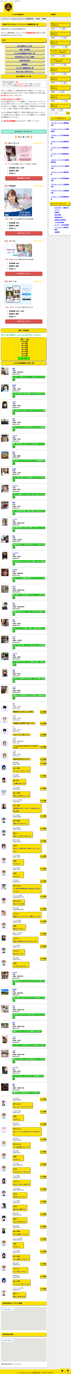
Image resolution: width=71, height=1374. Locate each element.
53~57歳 (25, 356)
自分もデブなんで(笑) (18, 904)
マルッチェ (15, 1067)
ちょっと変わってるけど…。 (20, 1271)
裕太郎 (14, 385)
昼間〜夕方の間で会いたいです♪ (21, 796)
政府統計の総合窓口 (60, 220)
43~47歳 (24, 351)
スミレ (14, 636)
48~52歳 (24, 354)
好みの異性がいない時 (24, 46)
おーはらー (15, 485)
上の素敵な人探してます (19, 783)
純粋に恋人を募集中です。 (20, 1209)
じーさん (14, 519)
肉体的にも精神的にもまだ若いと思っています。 (25, 941)
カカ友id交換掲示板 (18, 14)
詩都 (13, 368)
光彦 (13, 670)
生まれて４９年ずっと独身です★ (21, 1184)
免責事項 (53, 14)
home (62, 1370)
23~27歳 (25, 343)
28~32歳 (25, 345)
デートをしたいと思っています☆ (21, 771)
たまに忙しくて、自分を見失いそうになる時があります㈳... (29, 1045)
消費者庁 (57, 212)
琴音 (13, 452)
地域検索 (25, 64)
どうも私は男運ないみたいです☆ (21, 1147)
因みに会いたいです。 (18, 953)
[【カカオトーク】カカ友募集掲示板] (8, 7)
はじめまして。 (17, 863)
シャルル (14, 653)
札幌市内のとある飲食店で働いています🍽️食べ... (26, 1092)
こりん (14, 1036)
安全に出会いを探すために (24, 71)
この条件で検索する (23, 358)
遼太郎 (14, 469)
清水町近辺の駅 (24, 60)
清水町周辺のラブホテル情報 (24, 57)
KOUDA (14, 989)
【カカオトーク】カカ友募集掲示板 (30, 1372)
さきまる (14, 972)
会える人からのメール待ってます (21, 1172)
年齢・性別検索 (24, 49)
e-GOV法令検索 (59, 222)
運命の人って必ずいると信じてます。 (22, 836)
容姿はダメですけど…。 (19, 928)
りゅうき (14, 435)
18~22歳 (25, 341)
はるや (14, 402)
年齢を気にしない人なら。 (20, 1196)
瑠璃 (13, 502)
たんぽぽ (14, 569)
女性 (27, 339)
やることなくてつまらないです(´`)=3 (22, 1106)
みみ (13, 1006)
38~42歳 (24, 349)
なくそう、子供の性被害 (62, 225)
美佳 (13, 1084)
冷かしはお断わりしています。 (21, 1234)
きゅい (14, 1050)
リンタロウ (15, 552)
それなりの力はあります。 (20, 1221)
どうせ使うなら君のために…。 (21, 966)
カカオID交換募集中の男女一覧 (24, 53)
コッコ (14, 687)
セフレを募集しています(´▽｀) (21, 1259)
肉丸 (13, 418)
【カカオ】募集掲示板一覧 (24, 68)
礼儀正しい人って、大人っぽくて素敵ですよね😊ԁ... (27, 1031)
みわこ (14, 586)
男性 (22, 339)
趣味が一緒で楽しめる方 (19, 1296)
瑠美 (13, 1022)
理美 (13, 536)
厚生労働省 (58, 215)
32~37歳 (25, 347)
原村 (13, 620)
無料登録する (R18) (23, 233)
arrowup (68, 1370)
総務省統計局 (58, 217)
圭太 (13, 603)
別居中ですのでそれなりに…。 (21, 823)
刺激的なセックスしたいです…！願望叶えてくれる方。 (27, 916)
